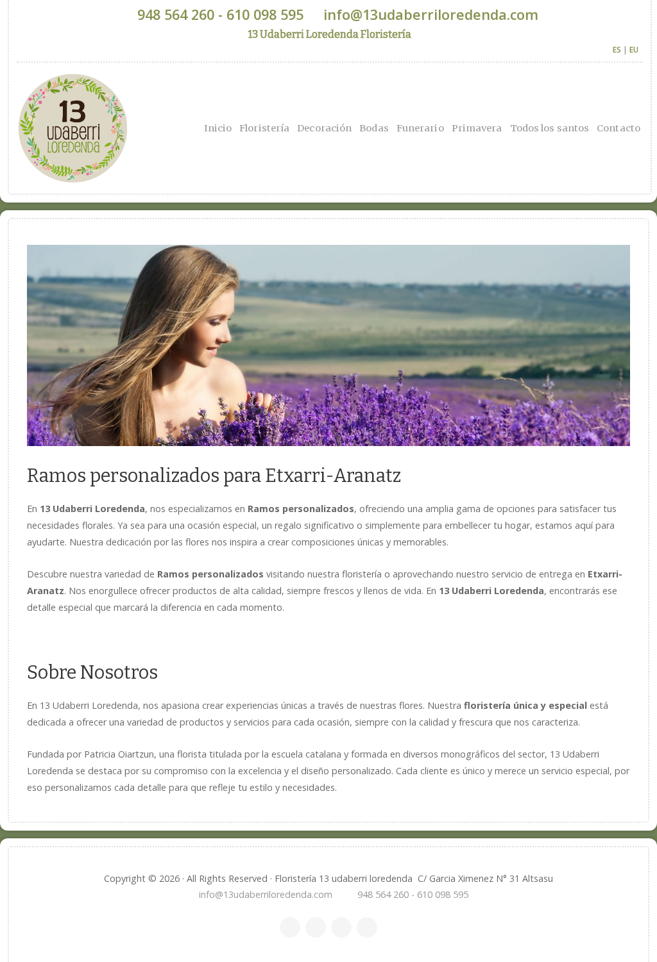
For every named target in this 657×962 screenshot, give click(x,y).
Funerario (420, 128)
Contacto (618, 128)
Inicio (218, 128)
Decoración (324, 128)
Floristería (264, 128)
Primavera (477, 128)
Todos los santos (550, 128)
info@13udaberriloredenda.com (430, 14)
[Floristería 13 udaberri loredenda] (134, 128)
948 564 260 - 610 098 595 (220, 14)
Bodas (374, 128)
